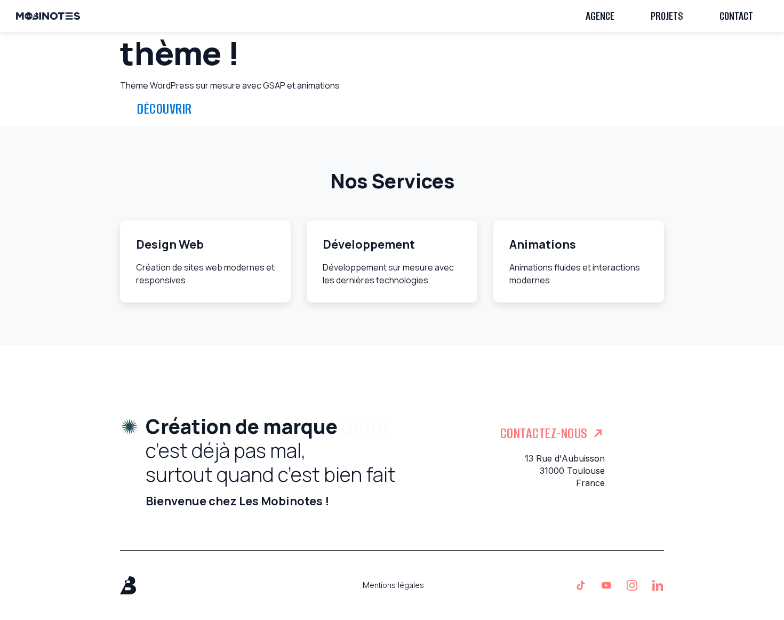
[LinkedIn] (657, 585)
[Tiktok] (580, 585)
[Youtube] (606, 585)
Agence (600, 15)
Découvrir (164, 108)
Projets (667, 15)
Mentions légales (393, 585)
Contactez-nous (544, 433)
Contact (736, 15)
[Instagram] (632, 585)
